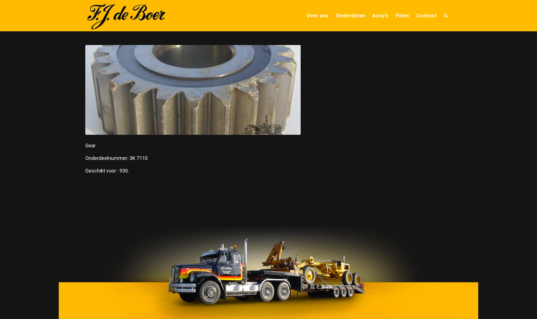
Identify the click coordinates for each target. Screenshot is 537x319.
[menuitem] (317, 15)
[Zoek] (446, 15)
